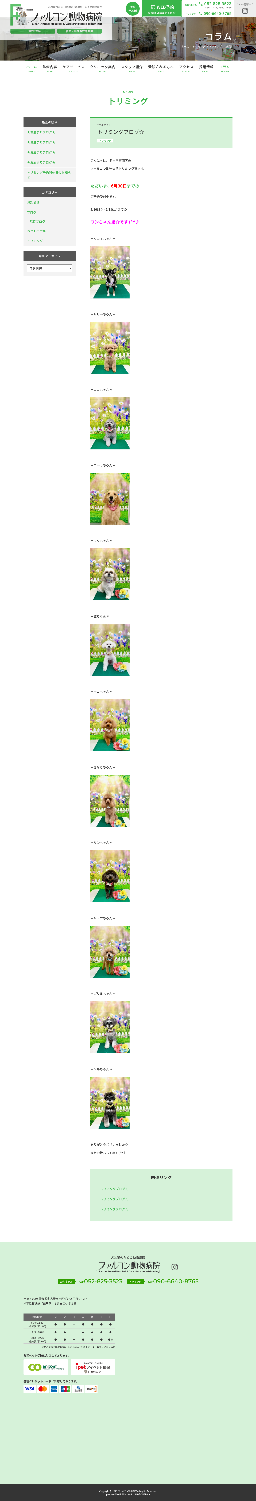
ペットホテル (36, 230)
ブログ (31, 212)
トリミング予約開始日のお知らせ (49, 174)
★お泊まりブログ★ (41, 132)
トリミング (105, 140)
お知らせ (33, 202)
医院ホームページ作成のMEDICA (134, 1494)
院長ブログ (37, 221)
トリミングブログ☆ (114, 1189)
